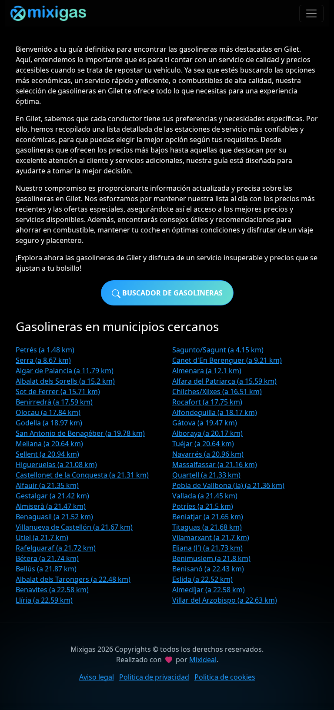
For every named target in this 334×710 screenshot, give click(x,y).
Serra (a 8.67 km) (43, 360)
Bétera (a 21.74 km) (47, 558)
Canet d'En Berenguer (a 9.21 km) (227, 360)
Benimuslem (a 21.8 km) (211, 558)
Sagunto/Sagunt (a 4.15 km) (218, 350)
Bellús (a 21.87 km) (46, 569)
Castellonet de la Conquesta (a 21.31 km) (82, 475)
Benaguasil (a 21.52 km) (54, 516)
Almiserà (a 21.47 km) (51, 506)
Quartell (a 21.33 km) (206, 475)
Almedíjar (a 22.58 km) (208, 589)
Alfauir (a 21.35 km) (47, 485)
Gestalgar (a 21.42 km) (52, 496)
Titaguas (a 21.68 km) (207, 527)
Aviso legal (96, 677)
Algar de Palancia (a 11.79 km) (65, 370)
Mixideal (203, 659)
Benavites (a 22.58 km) (52, 589)
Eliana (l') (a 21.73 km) (207, 548)
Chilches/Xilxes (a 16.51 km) (217, 391)
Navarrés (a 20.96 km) (208, 454)
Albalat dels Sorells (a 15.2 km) (65, 381)
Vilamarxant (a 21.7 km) (210, 537)
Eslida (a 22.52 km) (202, 579)
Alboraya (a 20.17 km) (207, 433)
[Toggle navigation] (311, 13)
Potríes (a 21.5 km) (202, 506)
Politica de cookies (224, 677)
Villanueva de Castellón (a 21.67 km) (74, 527)
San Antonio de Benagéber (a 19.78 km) (80, 433)
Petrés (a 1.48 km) (45, 350)
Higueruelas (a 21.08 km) (56, 464)
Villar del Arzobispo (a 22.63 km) (224, 600)
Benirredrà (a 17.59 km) (54, 402)
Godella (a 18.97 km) (49, 423)
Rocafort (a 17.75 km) (207, 402)
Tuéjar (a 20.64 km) (203, 443)
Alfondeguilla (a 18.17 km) (214, 412)
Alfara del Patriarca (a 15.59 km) (224, 381)
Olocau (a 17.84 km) (48, 412)
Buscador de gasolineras (171, 293)
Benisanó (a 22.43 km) (208, 569)
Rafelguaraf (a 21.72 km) (56, 548)
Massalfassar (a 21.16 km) (214, 464)
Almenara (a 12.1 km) (206, 370)
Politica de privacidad (154, 677)
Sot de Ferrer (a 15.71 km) (58, 391)
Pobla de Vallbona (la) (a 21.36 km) (228, 485)
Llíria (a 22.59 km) (44, 600)
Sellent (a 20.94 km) (47, 454)
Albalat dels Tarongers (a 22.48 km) (73, 579)
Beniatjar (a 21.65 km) (207, 516)
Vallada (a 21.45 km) (204, 496)
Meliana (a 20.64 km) (49, 443)
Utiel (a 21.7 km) (42, 537)
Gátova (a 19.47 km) (204, 423)
